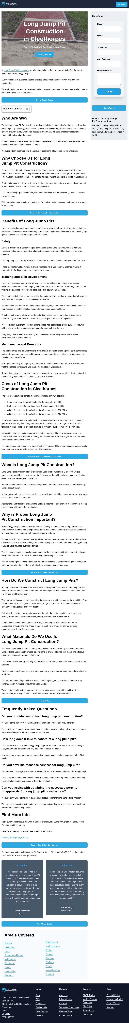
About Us (63, 995)
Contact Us (40, 1003)
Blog (38, 995)
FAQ (38, 999)
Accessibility (88, 1010)
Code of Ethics (113, 1003)
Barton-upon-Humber (14, 955)
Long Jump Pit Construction (16, 70)
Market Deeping (53, 970)
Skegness (9, 975)
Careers (39, 1015)
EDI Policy (87, 1006)
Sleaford (49, 954)
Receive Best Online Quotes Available (44, 457)
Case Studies (42, 1011)
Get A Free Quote (44, 924)
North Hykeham (53, 946)
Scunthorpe (10, 963)
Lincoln (8, 967)
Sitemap (110, 1007)
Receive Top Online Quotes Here (45, 572)
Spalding (50, 962)
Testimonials (41, 1007)
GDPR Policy (89, 995)
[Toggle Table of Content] (26, 109)
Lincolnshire (10, 971)
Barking (24, 838)
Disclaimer (87, 1014)
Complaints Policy (114, 999)
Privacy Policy (65, 999)
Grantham (50, 958)
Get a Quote (43, 55)
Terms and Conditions (69, 1007)
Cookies (63, 1003)
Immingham (15, 838)
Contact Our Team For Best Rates (44, 213)
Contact (121, 4)
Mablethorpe (10, 959)
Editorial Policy (113, 995)
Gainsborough (52, 942)
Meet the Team (65, 1011)
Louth (7, 951)
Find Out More (44, 701)
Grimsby (5, 838)
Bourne (49, 966)
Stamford (50, 974)
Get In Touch (109, 108)
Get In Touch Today (44, 100)
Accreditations (65, 1015)
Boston (49, 950)
